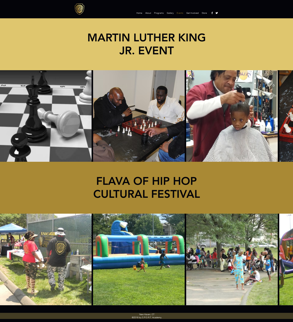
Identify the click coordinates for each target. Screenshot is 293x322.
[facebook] (212, 12)
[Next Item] (287, 116)
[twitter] (216, 12)
